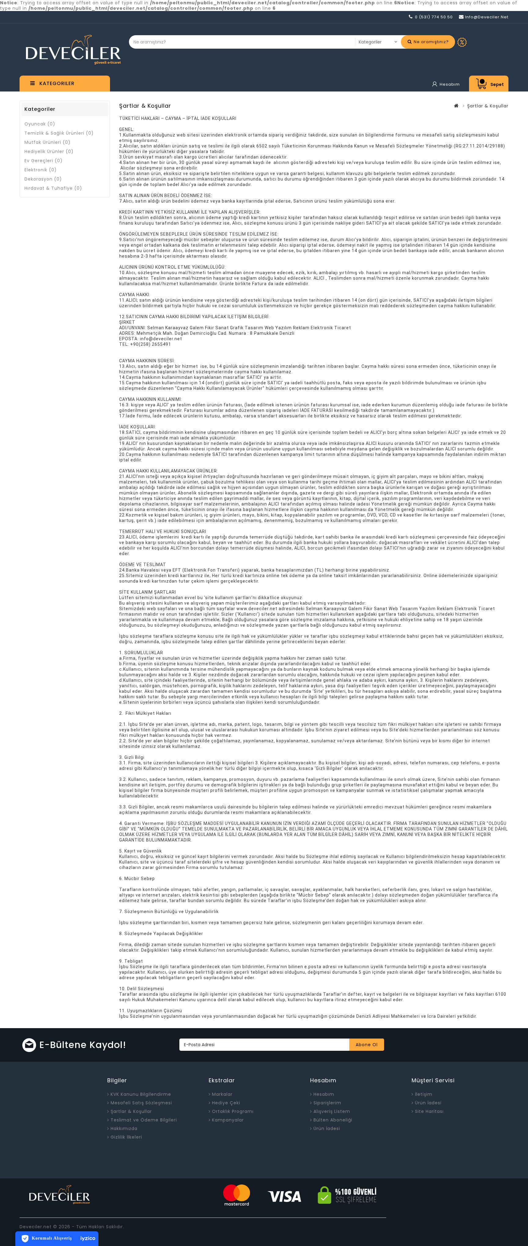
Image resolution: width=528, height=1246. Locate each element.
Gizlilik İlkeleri (126, 1137)
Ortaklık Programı (233, 1111)
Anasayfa (137, 83)
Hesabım (324, 1094)
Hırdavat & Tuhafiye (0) (53, 188)
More (250, 83)
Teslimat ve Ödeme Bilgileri (144, 1120)
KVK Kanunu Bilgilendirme (141, 1094)
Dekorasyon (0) (43, 179)
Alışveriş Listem (332, 1111)
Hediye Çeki (215, 83)
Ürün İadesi (327, 1128)
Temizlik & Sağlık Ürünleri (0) (59, 133)
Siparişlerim (327, 1103)
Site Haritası (429, 1111)
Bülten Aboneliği (333, 1120)
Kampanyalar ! (488, 42)
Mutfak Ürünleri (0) (47, 142)
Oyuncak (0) (39, 124)
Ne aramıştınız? (431, 42)
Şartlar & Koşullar (131, 1111)
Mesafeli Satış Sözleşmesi (141, 1103)
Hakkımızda (124, 1128)
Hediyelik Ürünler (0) (49, 151)
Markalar (174, 83)
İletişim (423, 1094)
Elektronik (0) (40, 170)
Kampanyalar (228, 1120)
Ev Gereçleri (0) (43, 161)
